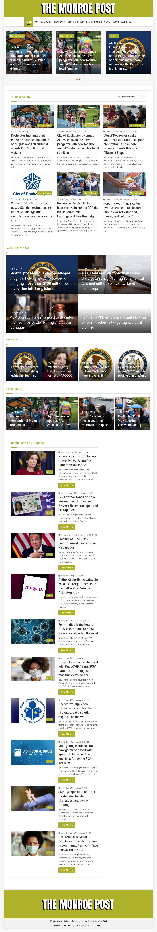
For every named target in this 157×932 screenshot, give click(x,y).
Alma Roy (17, 131)
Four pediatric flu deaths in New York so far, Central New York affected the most (78, 629)
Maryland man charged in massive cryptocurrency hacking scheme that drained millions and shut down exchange (113, 281)
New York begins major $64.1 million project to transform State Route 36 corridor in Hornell (132, 376)
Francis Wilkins (67, 452)
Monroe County (43, 22)
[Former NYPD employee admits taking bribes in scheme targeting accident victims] (114, 313)
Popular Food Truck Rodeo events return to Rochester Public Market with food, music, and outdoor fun (122, 210)
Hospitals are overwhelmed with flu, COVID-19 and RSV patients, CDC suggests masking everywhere (78, 669)
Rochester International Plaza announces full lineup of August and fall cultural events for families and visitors (28, 60)
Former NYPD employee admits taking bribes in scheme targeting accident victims (114, 323)
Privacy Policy (82, 925)
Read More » (67, 485)
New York (59, 22)
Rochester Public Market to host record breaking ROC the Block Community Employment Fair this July (77, 210)
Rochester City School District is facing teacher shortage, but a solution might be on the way (75, 711)
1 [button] (77, 79)
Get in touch (97, 925)
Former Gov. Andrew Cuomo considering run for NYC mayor (77, 543)
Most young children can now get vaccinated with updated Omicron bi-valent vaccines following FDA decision (77, 755)
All (119, 97)
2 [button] (79, 79)
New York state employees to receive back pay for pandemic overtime (77, 461)
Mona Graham (65, 131)
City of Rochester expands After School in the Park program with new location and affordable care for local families (78, 60)
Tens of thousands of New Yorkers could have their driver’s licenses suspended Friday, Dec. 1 (78, 504)
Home (28, 22)
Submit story (120, 22)
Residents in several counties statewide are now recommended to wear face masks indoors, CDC (78, 844)
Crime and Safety (77, 22)
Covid (107, 22)
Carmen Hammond (114, 131)
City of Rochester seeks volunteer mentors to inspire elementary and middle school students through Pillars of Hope (123, 144)
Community (95, 22)
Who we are (68, 925)
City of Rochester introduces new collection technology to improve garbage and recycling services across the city (31, 212)
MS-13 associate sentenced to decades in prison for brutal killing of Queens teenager (41, 323)
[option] (29, 52)
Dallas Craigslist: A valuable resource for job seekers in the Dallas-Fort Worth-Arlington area (78, 586)
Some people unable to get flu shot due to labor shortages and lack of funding (76, 798)
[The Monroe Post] (78, 8)
